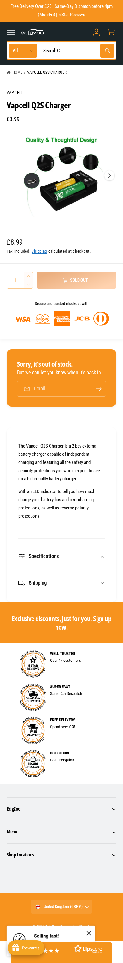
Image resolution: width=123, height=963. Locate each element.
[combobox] (77, 50)
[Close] (89, 933)
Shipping (39, 251)
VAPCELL (15, 92)
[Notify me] (98, 389)
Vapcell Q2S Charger (47, 72)
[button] (10, 32)
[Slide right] (109, 175)
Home (17, 72)
